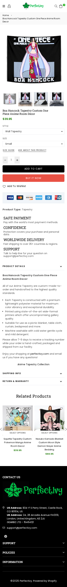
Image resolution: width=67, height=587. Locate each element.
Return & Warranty (16, 381)
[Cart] (60, 6)
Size (5, 138)
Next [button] (60, 57)
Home (6, 15)
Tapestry (27, 209)
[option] (33, 60)
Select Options (18, 433)
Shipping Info (12, 373)
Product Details (14, 266)
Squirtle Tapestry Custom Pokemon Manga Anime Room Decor (18, 442)
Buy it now (33, 178)
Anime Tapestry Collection (33, 364)
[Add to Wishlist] (29, 408)
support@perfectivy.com (22, 528)
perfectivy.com (39, 354)
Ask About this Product (32, 150)
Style (5, 126)
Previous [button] (6, 57)
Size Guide (9, 150)
